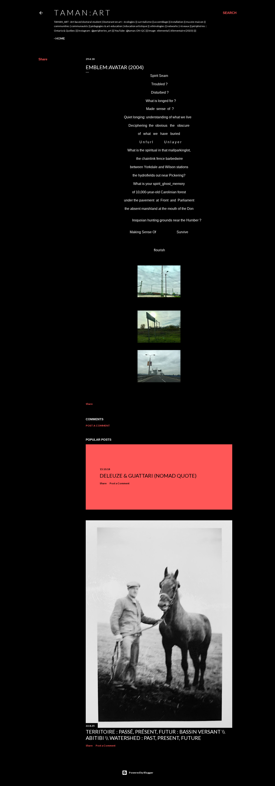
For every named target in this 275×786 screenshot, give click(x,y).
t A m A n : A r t (82, 12)
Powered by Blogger (141, 772)
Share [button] (42, 59)
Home (60, 38)
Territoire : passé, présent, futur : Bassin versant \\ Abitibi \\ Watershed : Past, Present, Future (155, 734)
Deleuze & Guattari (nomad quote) (148, 475)
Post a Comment (98, 425)
